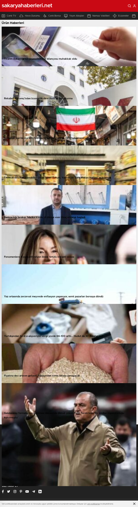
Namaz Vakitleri (101, 16)
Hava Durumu (32, 16)
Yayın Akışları (76, 16)
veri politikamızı (93, 504)
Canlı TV (11, 16)
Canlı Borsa (54, 16)
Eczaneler (123, 16)
